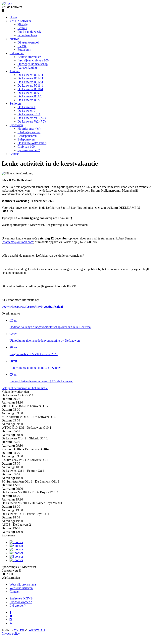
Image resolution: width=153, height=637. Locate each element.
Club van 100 (26, 146)
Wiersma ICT (36, 630)
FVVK (22, 46)
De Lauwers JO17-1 (30, 74)
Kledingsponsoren (29, 132)
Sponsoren (16, 125)
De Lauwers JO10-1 (30, 89)
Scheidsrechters (27, 35)
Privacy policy (11, 633)
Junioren (15, 71)
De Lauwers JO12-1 (30, 82)
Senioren (15, 103)
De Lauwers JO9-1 (30, 92)
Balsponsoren (26, 139)
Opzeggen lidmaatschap (33, 64)
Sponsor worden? (29, 150)
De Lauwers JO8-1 (30, 96)
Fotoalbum (24, 49)
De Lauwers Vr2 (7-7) (32, 121)
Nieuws (14, 39)
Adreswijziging (27, 67)
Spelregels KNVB (21, 598)
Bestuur (22, 28)
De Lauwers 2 (26, 110)
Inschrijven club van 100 (33, 60)
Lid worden (17, 53)
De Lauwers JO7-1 (30, 100)
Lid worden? (18, 605)
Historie (22, 24)
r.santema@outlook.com (18, 242)
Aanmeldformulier (29, 56)
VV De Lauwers (20, 21)
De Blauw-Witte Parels (32, 143)
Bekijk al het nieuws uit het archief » (25, 388)
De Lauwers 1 (26, 107)
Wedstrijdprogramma (23, 584)
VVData (19, 630)
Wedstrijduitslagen (21, 588)
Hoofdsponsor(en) (29, 128)
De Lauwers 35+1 (29, 114)
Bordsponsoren (27, 135)
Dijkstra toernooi (28, 42)
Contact (14, 153)
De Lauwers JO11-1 (30, 85)
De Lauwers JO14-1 (30, 78)
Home (13, 17)
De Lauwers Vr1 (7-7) (32, 118)
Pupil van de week (29, 31)
